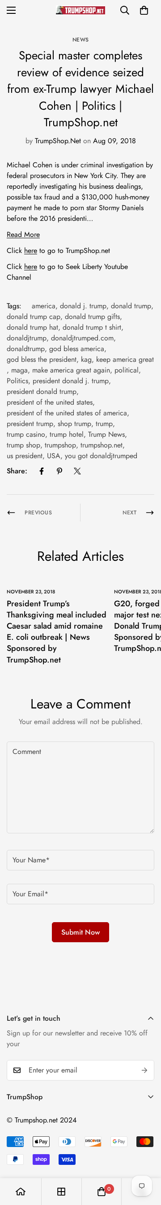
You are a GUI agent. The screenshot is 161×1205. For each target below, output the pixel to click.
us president (24, 456)
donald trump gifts (92, 316)
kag (86, 359)
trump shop (23, 445)
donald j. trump (83, 306)
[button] (144, 10)
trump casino (26, 434)
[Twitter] (77, 471)
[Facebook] (41, 471)
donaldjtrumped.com (82, 338)
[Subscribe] (144, 1070)
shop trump (74, 423)
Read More (23, 234)
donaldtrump (26, 349)
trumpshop (60, 445)
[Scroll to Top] (145, 1158)
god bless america (76, 349)
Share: (17, 471)
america (43, 306)
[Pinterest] (59, 471)
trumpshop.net (101, 445)
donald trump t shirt (92, 327)
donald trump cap (33, 316)
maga (19, 370)
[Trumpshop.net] (80, 10)
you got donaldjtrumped (101, 456)
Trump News (106, 434)
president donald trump (41, 391)
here (30, 250)
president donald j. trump (71, 381)
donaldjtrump (27, 338)
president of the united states (50, 402)
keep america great (125, 359)
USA (53, 456)
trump (104, 423)
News (80, 40)
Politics (17, 381)
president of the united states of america (67, 413)
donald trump (131, 306)
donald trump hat (32, 327)
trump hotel (67, 434)
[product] (20, 1191)
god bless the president (41, 359)
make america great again (71, 370)
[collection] (61, 1191)
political (126, 370)
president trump (30, 423)
